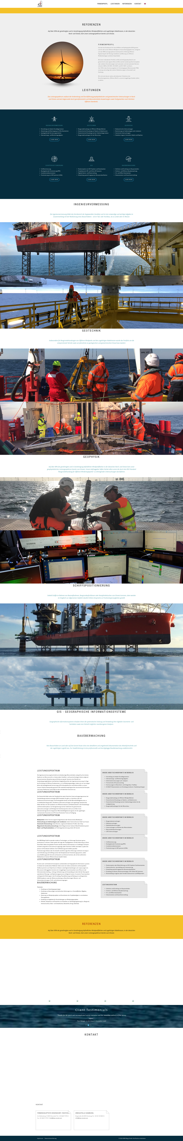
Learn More (54, 139)
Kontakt (137, 4)
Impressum (40, 1135)
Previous (41, 1018)
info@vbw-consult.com (56, 1115)
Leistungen (115, 4)
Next (146, 1018)
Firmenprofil (102, 4)
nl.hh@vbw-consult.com (81, 1115)
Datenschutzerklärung (50, 1135)
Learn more (129, 139)
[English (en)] (145, 3)
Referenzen (127, 4)
